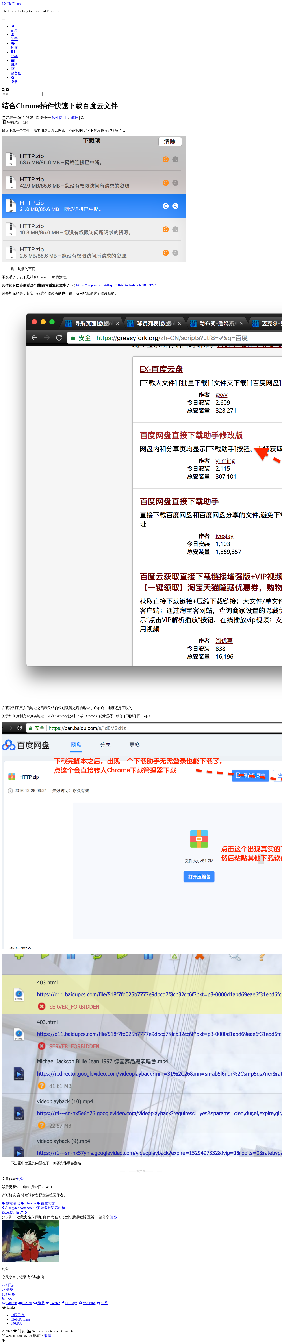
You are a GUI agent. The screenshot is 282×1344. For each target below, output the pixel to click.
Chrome (30, 1203)
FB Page (71, 1303)
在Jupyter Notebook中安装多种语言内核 (34, 1208)
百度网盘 (47, 1203)
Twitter (55, 1303)
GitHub (11, 1303)
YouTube (89, 1303)
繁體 (47, 1336)
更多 (113, 1217)
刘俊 (20, 1179)
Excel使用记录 (13, 1212)
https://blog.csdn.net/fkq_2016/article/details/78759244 (116, 285)
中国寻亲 (18, 1315)
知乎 (104, 1303)
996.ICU (17, 1323)
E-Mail (27, 1303)
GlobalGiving (20, 1319)
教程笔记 (12, 1203)
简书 (41, 1303)
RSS (8, 1299)
